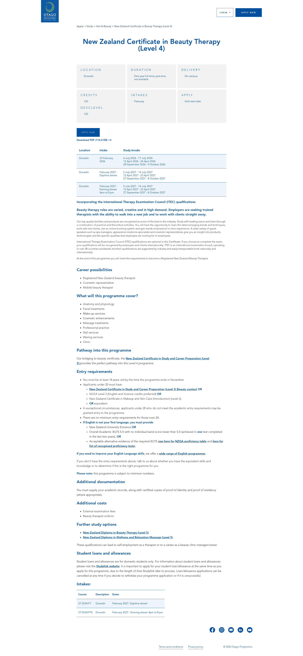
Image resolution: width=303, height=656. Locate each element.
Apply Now (248, 12)
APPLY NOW (88, 132)
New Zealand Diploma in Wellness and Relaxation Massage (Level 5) (128, 537)
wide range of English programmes (182, 453)
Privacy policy (195, 646)
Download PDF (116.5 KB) (92, 140)
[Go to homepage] (50, 11)
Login (224, 12)
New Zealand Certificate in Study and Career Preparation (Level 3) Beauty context (143, 389)
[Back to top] (299, 651)
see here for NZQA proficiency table (182, 441)
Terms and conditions (171, 646)
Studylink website (107, 566)
